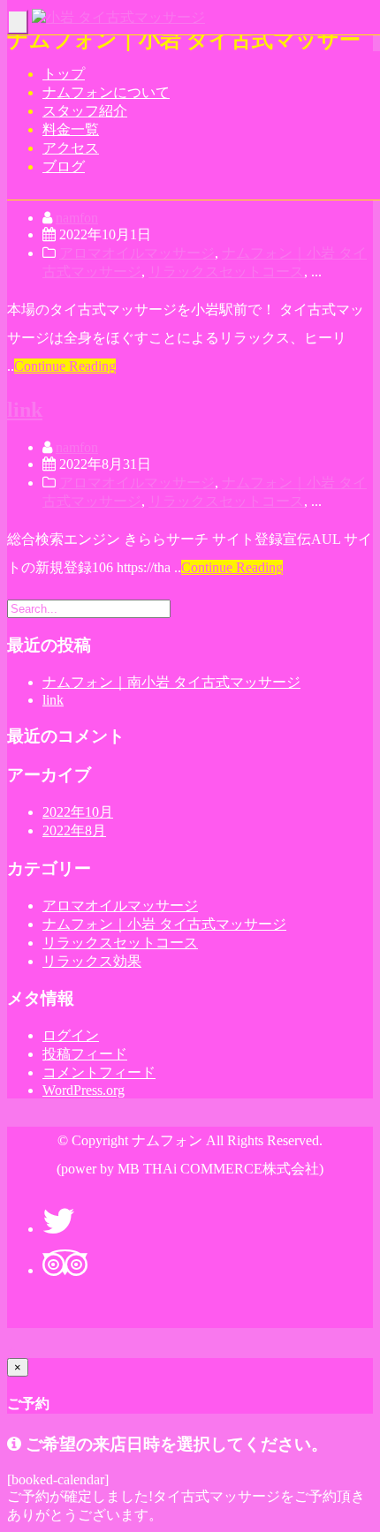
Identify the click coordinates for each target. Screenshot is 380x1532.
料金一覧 (70, 129)
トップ (63, 73)
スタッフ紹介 (84, 110)
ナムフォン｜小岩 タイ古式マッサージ (164, 924)
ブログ (63, 166)
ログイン (70, 1035)
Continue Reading (65, 366)
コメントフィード (99, 1072)
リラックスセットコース (226, 271)
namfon (77, 217)
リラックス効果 (91, 961)
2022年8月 (74, 830)
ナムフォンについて (106, 92)
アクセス (70, 147)
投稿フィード (84, 1053)
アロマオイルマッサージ (137, 252)
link (24, 409)
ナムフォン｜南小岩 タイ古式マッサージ (171, 682)
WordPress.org (83, 1090)
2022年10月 (77, 811)
